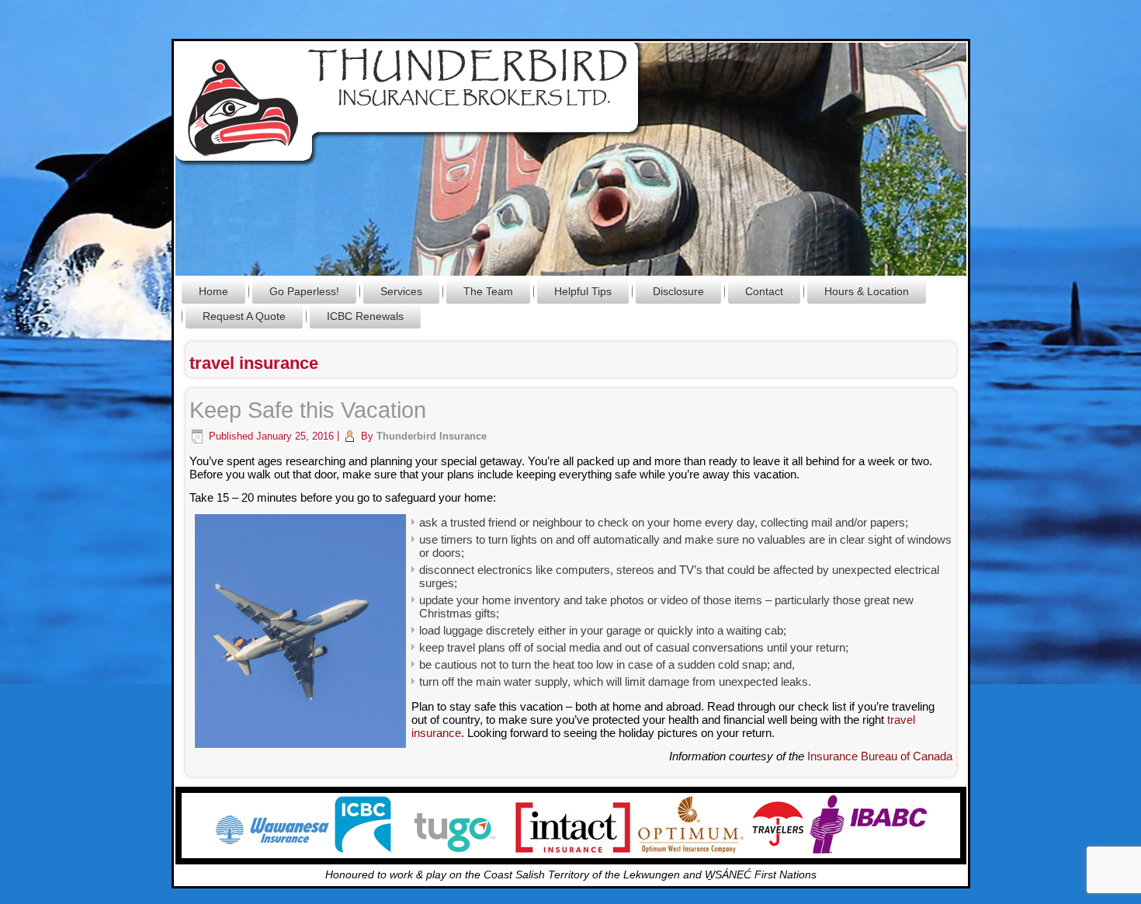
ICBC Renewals (365, 316)
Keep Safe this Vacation (307, 410)
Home (213, 291)
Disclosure (678, 291)
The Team (488, 291)
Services (401, 291)
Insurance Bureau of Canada (879, 756)
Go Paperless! (304, 291)
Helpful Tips (583, 291)
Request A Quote (244, 316)
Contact (764, 291)
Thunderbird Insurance (431, 436)
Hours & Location (866, 291)
